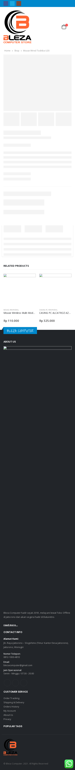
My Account (9, 710)
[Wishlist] (55, 26)
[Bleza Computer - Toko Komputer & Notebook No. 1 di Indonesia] (17, 26)
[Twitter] (12, 3)
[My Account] (47, 26)
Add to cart (30, 279)
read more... (10, 625)
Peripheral (14, 310)
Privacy (7, 719)
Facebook (7, 682)
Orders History (11, 706)
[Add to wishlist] (34, 310)
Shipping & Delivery (13, 702)
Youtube (15, 682)
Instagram (23, 682)
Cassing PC (43, 310)
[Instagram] (18, 3)
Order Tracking (11, 698)
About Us (8, 714)
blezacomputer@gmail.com (17, 665)
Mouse (6, 310)
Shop (16, 50)
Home (7, 50)
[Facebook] (5, 3)
